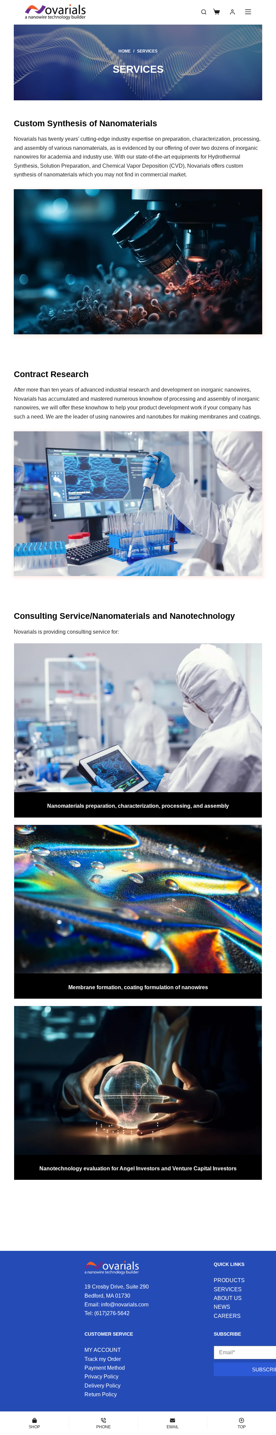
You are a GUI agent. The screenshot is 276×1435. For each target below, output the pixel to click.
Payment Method (104, 1368)
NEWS (222, 1307)
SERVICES (228, 1289)
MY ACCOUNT (102, 1350)
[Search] (203, 11)
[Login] (232, 11)
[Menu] (248, 12)
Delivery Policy (102, 1386)
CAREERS (227, 1316)
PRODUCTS (229, 1280)
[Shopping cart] (216, 11)
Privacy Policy (101, 1376)
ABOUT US (228, 1298)
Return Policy (100, 1394)
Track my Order (102, 1359)
